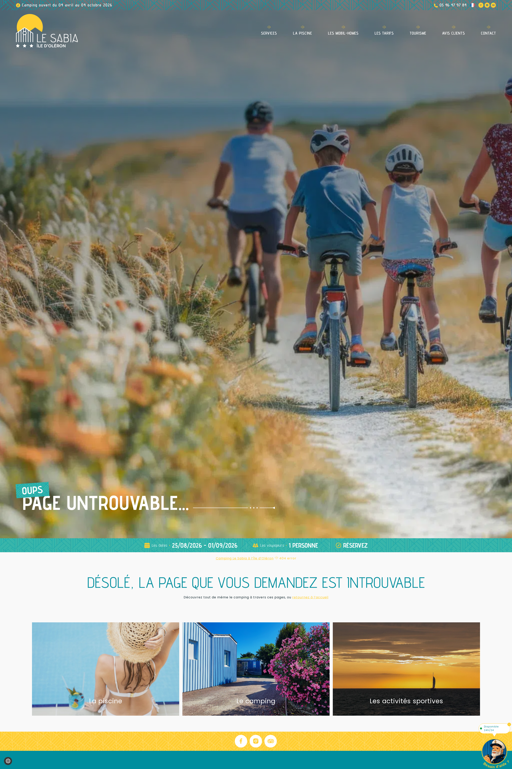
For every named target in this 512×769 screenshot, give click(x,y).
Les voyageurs (272, 545)
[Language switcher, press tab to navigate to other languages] (472, 5)
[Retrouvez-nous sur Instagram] (487, 5)
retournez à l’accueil (310, 597)
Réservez (355, 545)
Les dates (159, 545)
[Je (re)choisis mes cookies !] (8, 761)
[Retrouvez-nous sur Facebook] (481, 5)
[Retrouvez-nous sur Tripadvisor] (493, 5)
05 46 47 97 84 (453, 5)
